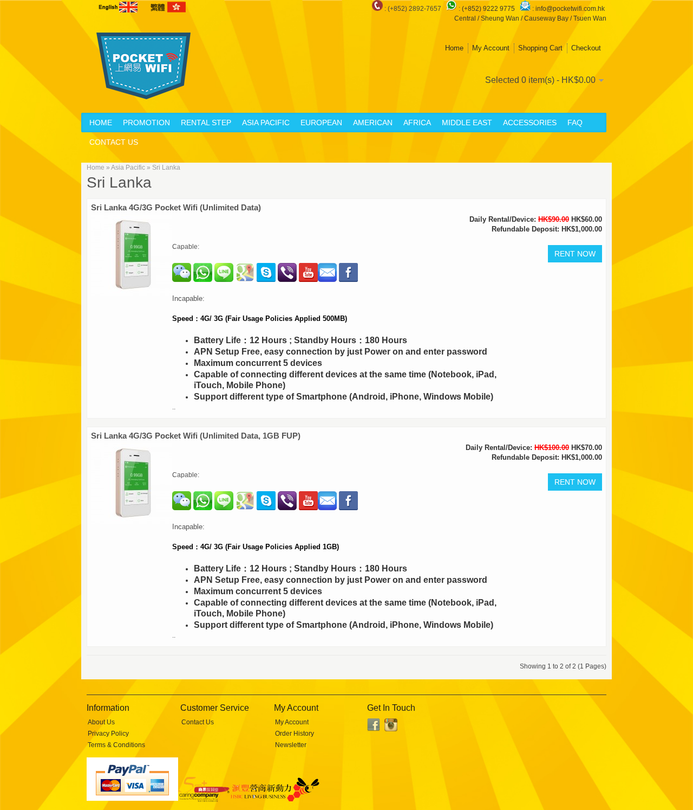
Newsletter (290, 745)
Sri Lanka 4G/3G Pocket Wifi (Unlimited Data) (176, 207)
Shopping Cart (540, 48)
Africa (417, 122)
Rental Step (206, 122)
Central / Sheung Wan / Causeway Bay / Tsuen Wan (530, 18)
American (373, 122)
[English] (119, 7)
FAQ (575, 122)
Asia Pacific (266, 122)
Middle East (467, 122)
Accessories (530, 122)
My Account (490, 48)
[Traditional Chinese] (167, 7)
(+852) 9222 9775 (489, 8)
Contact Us (113, 142)
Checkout (586, 48)
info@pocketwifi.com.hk (570, 8)
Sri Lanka (166, 167)
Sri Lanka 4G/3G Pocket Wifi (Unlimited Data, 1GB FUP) (195, 435)
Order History (294, 733)
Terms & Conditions (116, 745)
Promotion (146, 122)
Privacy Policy (108, 733)
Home (454, 48)
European (321, 122)
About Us (101, 722)
